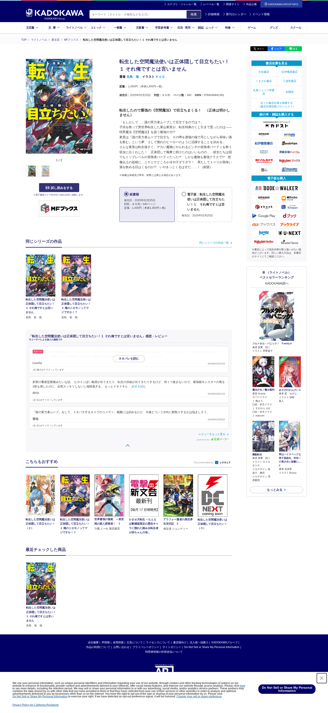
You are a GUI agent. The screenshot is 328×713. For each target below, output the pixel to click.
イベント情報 (261, 14)
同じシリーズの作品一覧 (214, 242)
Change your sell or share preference (199, 696)
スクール (295, 27)
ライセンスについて (158, 642)
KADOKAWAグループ (225, 642)
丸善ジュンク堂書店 (263, 92)
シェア (278, 48)
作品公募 (251, 4)
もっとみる (274, 489)
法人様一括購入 (199, 642)
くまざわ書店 (264, 81)
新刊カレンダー (236, 14)
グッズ (274, 27)
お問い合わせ (121, 647)
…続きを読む (155, 356)
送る (295, 48)
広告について (135, 642)
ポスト (260, 48)
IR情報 (106, 642)
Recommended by (204, 462)
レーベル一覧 (211, 4)
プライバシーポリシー (146, 647)
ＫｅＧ (160, 76)
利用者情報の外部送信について (164, 651)
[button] (95, 171)
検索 (194, 14)
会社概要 (93, 642)
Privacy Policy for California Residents (35, 705)
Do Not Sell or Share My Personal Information (211, 647)
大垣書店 (263, 71)
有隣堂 (290, 92)
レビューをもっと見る (212, 434)
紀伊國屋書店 (290, 71)
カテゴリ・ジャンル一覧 (182, 4)
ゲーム (252, 27)
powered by (203, 439)
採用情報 (118, 642)
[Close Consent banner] (322, 678)
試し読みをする (62, 188)
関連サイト (232, 4)
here (242, 685)
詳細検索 (214, 14)
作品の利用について (98, 647)
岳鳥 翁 (133, 76)
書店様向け (180, 642)
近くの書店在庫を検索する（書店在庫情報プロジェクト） (276, 104)
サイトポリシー (171, 647)
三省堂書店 (289, 81)
